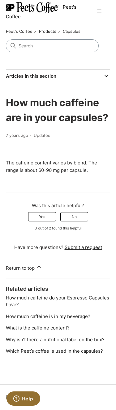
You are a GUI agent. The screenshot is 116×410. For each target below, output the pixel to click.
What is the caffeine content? (38, 328)
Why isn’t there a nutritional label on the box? (55, 339)
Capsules (71, 31)
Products (47, 31)
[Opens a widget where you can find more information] (23, 399)
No (74, 216)
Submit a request (83, 247)
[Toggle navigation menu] (99, 11)
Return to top (21, 268)
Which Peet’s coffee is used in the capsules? (54, 351)
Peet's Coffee (19, 31)
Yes (42, 216)
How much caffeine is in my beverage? (48, 316)
